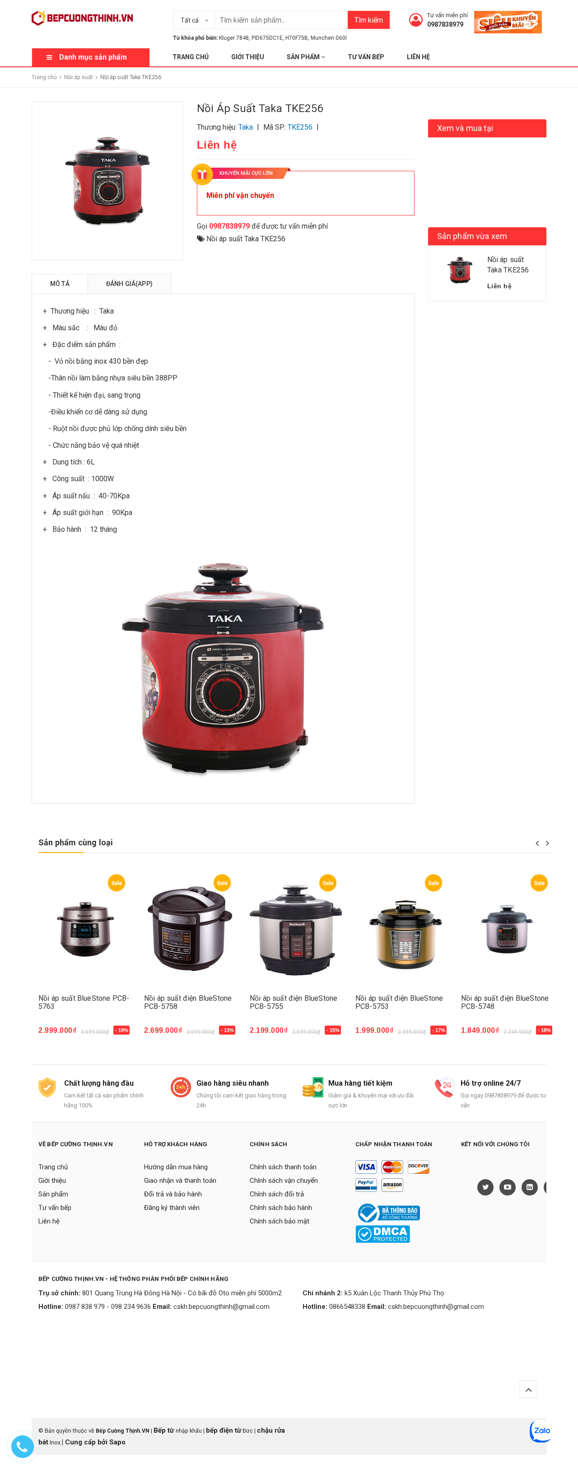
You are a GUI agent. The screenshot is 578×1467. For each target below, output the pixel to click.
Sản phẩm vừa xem (472, 236)
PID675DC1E (267, 38)
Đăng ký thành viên (172, 1208)
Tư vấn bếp (366, 57)
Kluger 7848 (234, 38)
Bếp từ (165, 1430)
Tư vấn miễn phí (447, 15)
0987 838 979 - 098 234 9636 (108, 1307)
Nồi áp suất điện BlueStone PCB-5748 (505, 1002)
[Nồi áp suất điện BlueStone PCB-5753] (401, 929)
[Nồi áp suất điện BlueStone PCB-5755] (296, 929)
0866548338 (347, 1307)
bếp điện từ (223, 1430)
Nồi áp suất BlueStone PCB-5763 (83, 1002)
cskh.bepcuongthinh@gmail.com (221, 1307)
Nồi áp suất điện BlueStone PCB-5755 (293, 1002)
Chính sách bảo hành (281, 1208)
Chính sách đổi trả (277, 1194)
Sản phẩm (304, 57)
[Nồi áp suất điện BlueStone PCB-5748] (507, 929)
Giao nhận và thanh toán (180, 1180)
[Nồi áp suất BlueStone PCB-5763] (84, 929)
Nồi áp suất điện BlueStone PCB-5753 (399, 1002)
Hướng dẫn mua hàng (176, 1167)
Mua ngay (59, 1034)
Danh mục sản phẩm (93, 57)
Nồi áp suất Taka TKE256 (245, 238)
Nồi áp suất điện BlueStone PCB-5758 (188, 1002)
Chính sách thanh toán (283, 1167)
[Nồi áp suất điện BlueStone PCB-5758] (190, 929)
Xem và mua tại (465, 128)
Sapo (117, 1442)
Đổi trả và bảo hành (173, 1194)
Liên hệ (418, 57)
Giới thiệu (247, 57)
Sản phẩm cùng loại (75, 842)
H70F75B (296, 38)
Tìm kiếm (368, 20)
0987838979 (445, 24)
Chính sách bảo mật (279, 1221)
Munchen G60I (329, 38)
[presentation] (537, 843)
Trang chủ (190, 57)
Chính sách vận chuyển (284, 1180)
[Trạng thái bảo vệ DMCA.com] (382, 1233)
